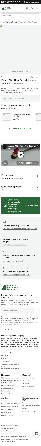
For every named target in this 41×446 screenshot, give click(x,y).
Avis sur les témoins (7, 434)
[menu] (37, 8)
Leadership (4, 356)
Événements (26, 403)
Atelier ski (25, 384)
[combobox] (20, 15)
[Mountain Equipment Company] (20, 286)
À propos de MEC (6, 353)
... (3, 22)
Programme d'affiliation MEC (10, 369)
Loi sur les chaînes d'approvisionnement (13, 437)
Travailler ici (5, 361)
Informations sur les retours (9, 406)
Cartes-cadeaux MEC (29, 411)
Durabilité (25, 408)
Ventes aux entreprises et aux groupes (10, 365)
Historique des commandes (10, 378)
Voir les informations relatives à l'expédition (20, 229)
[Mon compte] (32, 8)
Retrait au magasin (28, 386)
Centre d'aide (5, 401)
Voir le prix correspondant (13, 261)
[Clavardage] (36, 433)
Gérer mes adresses (7, 385)
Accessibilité (5, 431)
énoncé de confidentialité (9, 324)
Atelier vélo (26, 381)
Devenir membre (31, 205)
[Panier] (27, 8)
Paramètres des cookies (9, 394)
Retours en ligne (6, 391)
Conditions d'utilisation (8, 428)
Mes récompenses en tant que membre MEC (9, 381)
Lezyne (3, 77)
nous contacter (22, 322)
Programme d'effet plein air (31, 406)
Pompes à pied (11, 22)
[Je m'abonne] (37, 310)
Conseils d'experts (7, 409)
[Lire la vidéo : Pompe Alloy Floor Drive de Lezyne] (20, 155)
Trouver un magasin (28, 378)
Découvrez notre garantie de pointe (16, 275)
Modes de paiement (7, 388)
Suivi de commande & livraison (10, 404)
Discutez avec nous (7, 415)
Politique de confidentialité (9, 425)
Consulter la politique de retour (15, 245)
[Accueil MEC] (6, 8)
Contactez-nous (6, 412)
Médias (3, 358)
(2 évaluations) (18, 83)
